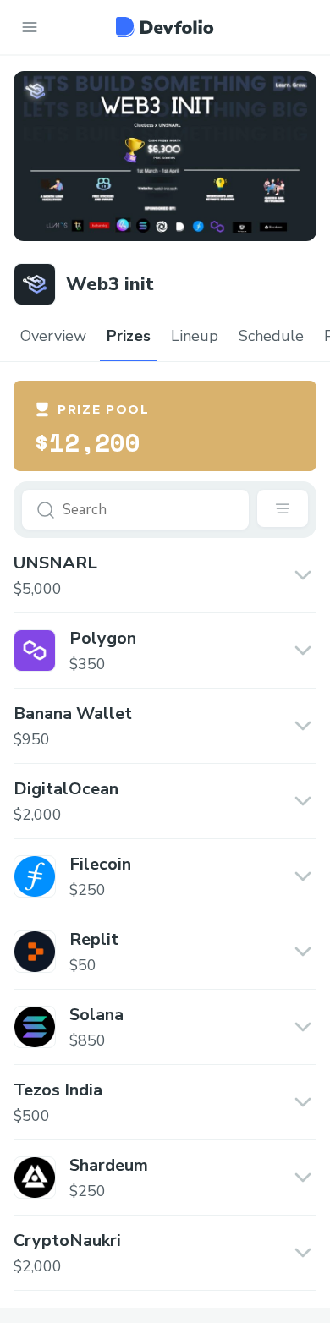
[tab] (53, 336)
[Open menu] (29, 27)
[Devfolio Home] (164, 27)
